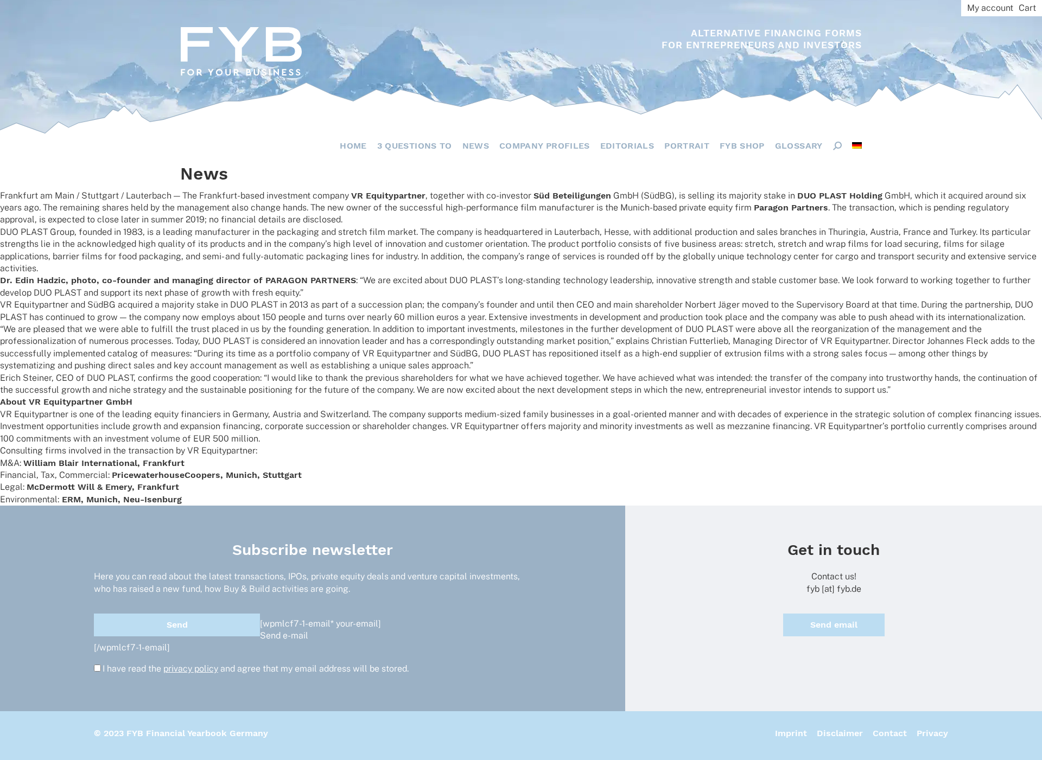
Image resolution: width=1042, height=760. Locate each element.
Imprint (791, 733)
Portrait (686, 145)
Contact (890, 733)
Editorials (627, 145)
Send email (833, 625)
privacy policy (190, 668)
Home (353, 145)
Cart (1027, 8)
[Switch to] (857, 145)
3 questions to (414, 145)
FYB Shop (742, 145)
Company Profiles (544, 145)
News (475, 145)
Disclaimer (840, 733)
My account (990, 8)
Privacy (932, 733)
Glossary (799, 145)
